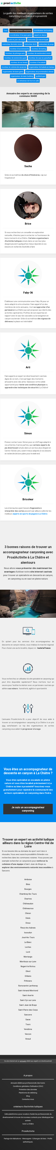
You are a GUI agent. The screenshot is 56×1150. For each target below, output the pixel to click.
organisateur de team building (22, 76)
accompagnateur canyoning (20, 30)
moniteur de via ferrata (19, 62)
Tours (28, 1024)
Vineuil (28, 1039)
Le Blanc (28, 942)
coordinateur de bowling (43, 30)
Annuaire (14, 1083)
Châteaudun (28, 904)
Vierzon (28, 1034)
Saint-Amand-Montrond (28, 991)
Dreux (28, 923)
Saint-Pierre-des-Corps (28, 1010)
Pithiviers (28, 981)
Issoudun (28, 933)
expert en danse (40, 35)
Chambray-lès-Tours (28, 894)
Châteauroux (28, 908)
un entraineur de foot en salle (28, 81)
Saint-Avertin (28, 995)
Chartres (28, 899)
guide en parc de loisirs (16, 40)
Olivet (28, 971)
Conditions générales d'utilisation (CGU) (28, 1086)
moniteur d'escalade (37, 62)
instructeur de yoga (46, 44)
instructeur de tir (30, 44)
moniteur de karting (39, 49)
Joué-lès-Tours (28, 937)
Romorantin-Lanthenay (28, 986)
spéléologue (40, 76)
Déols (28, 918)
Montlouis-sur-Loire (28, 962)
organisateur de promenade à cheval (39, 72)
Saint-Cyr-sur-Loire (28, 1000)
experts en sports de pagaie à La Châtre (30, 514)
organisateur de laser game (13, 72)
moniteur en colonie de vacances (14, 67)
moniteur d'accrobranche (19, 49)
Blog (28, 1096)
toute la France (43, 648)
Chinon (28, 913)
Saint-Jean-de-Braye (28, 1005)
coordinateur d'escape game (21, 35)
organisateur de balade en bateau (41, 67)
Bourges (28, 889)
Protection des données (28, 1089)
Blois (28, 884)
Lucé (28, 952)
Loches (28, 947)
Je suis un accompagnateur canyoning (28, 809)
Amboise (28, 879)
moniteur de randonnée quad (15, 58)
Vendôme (28, 1029)
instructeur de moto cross (12, 44)
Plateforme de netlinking (28, 1093)
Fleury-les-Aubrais (28, 928)
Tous (6, 30)
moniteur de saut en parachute (40, 58)
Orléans (28, 976)
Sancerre (28, 1015)
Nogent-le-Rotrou (28, 966)
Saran (28, 1020)
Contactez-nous (28, 1099)
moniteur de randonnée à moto (39, 53)
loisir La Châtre (28, 1124)
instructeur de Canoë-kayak (38, 40)
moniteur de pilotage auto (15, 53)
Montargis (28, 957)
